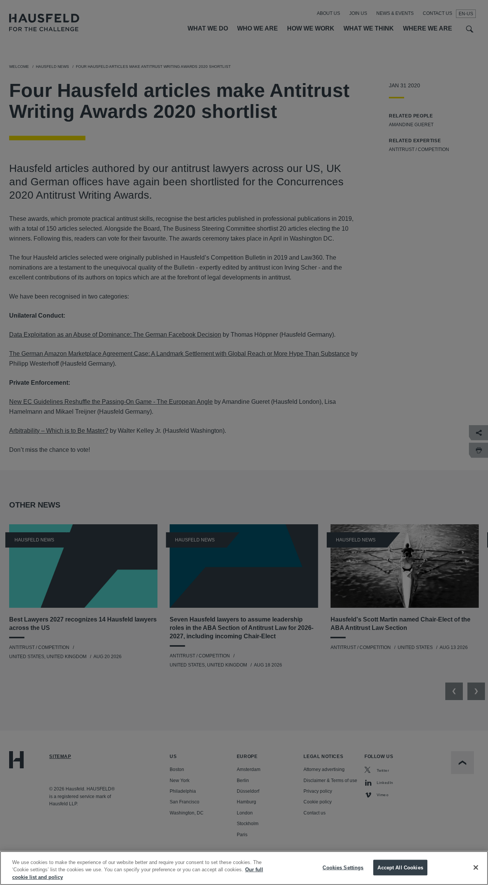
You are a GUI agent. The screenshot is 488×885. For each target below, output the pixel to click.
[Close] (475, 867)
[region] (244, 868)
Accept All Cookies (400, 867)
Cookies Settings (343, 867)
